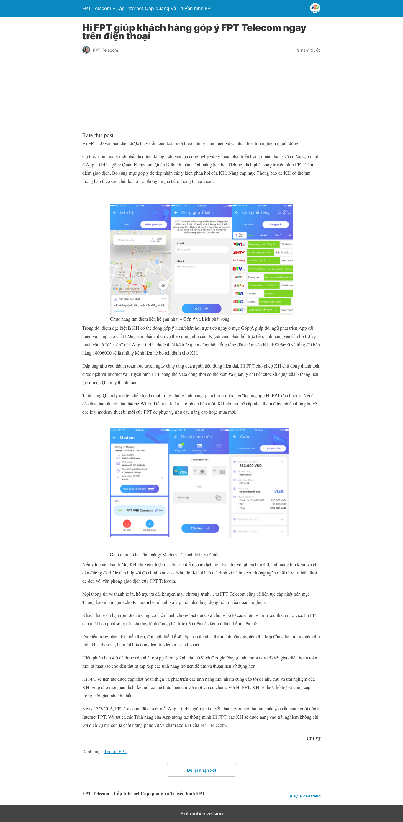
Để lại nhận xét (201, 770)
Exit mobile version (201, 813)
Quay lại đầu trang (304, 796)
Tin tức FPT (115, 751)
